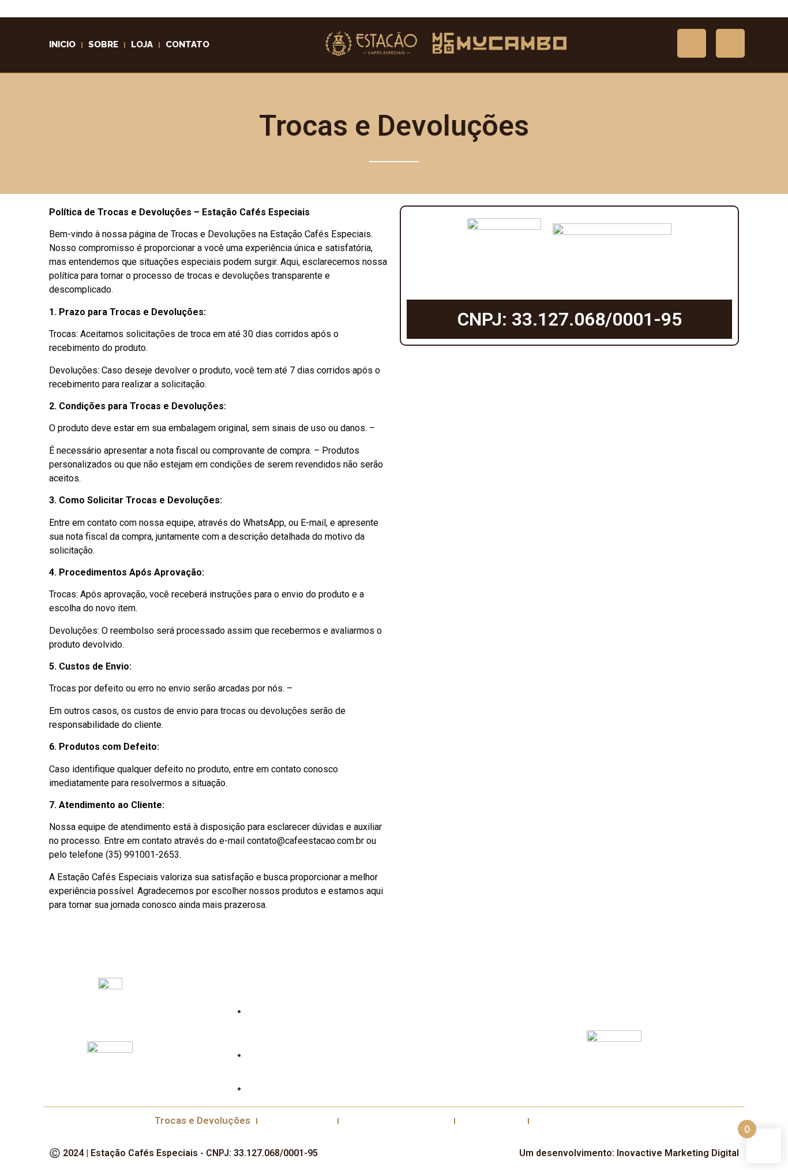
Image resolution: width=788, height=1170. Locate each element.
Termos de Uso (297, 1120)
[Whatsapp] (730, 43)
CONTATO (187, 44)
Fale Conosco (491, 1120)
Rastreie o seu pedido (584, 1120)
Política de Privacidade (396, 1120)
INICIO (62, 44)
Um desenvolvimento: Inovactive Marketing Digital (629, 1152)
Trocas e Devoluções (202, 1120)
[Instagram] (691, 43)
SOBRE (103, 44)
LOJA (142, 44)
